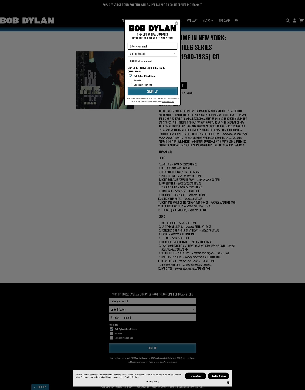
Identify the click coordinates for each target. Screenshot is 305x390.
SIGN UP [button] (152, 91)
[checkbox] (153, 76)
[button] (176, 23)
